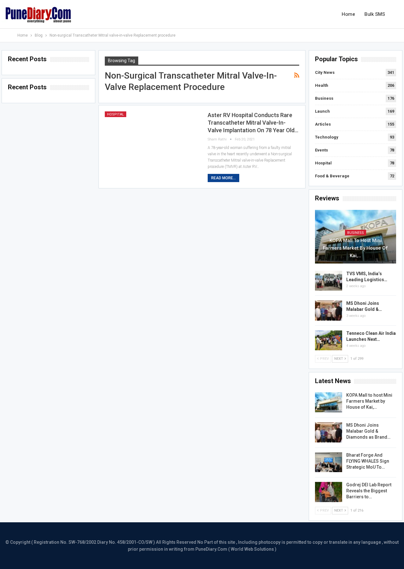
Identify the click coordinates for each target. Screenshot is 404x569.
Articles (323, 124)
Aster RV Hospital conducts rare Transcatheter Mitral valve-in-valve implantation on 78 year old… (253, 122)
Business (324, 98)
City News (325, 72)
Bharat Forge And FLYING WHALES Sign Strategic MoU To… (367, 461)
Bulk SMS (375, 14)
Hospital (115, 114)
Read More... (223, 178)
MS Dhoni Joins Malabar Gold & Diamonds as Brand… (368, 431)
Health (321, 85)
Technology (326, 137)
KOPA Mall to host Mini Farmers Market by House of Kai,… (355, 248)
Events (321, 150)
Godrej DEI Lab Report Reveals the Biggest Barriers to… (368, 490)
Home (348, 14)
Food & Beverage (332, 176)
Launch (322, 111)
